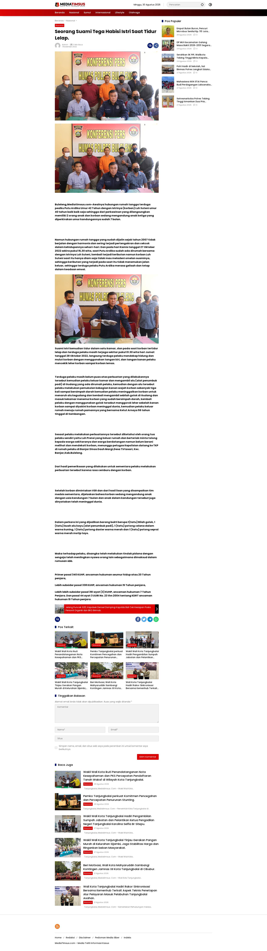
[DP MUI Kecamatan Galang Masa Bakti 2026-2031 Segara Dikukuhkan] (168, 45)
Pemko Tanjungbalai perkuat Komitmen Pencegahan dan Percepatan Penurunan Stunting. (106, 654)
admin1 (65, 44)
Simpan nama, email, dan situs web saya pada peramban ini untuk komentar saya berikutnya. (103, 747)
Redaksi (70, 937)
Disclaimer (85, 937)
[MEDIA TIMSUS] (70, 4)
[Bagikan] (156, 45)
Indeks (127, 937)
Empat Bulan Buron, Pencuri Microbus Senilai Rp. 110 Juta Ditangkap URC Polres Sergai (193, 30)
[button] (202, 4)
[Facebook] (138, 619)
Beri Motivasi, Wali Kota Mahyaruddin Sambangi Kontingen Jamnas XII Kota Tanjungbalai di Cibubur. (105, 685)
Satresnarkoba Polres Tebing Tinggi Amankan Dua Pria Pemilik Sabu (193, 100)
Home (58, 937)
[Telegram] (150, 619)
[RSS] (57, 926)
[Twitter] (144, 619)
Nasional (60, 25)
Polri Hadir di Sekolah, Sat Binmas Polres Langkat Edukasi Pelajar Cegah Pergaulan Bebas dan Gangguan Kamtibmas (194, 68)
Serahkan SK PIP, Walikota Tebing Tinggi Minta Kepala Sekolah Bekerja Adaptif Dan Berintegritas (193, 56)
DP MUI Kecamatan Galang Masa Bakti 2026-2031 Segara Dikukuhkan (193, 44)
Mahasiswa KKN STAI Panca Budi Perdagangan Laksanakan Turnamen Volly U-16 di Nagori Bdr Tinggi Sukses (194, 83)
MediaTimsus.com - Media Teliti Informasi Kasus (82, 943)
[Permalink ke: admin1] (58, 45)
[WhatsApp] (156, 619)
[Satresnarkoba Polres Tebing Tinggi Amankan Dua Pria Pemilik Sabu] (168, 101)
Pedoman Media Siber (107, 937)
